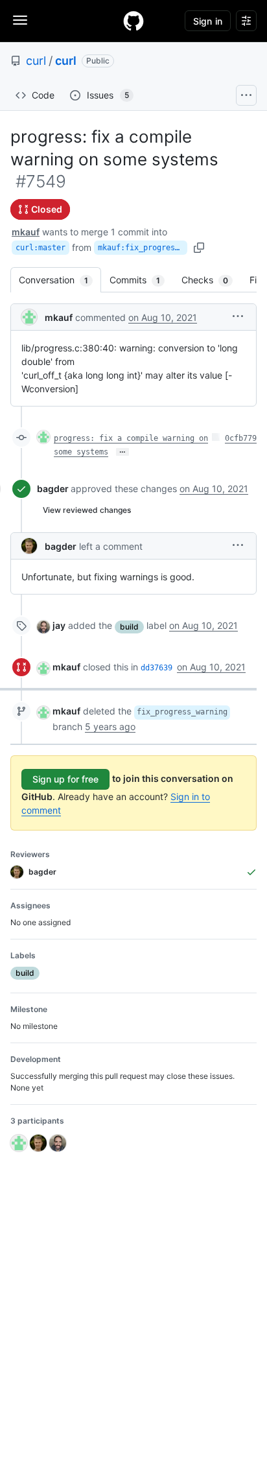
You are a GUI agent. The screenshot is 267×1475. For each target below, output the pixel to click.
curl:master (40, 247)
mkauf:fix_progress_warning (142, 247)
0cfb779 (241, 438)
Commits (141, 279)
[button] (238, 316)
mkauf (26, 231)
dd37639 (156, 667)
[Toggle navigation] (20, 20)
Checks (211, 279)
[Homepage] (133, 20)
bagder (53, 488)
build (129, 626)
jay (58, 625)
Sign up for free (65, 779)
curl (36, 60)
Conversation (60, 279)
